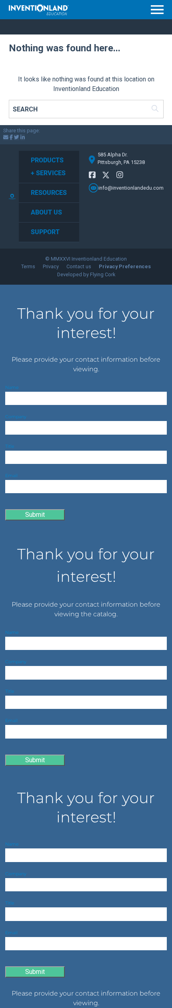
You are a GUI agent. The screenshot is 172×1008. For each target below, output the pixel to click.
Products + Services (48, 166)
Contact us (78, 266)
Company (15, 416)
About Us (46, 212)
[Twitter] (106, 176)
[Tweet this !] (16, 137)
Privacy (51, 266)
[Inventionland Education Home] (39, 9)
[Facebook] (92, 175)
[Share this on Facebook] (11, 137)
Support (45, 232)
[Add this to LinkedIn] (22, 137)
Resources (49, 192)
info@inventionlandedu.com (131, 188)
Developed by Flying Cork (86, 274)
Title (9, 446)
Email (11, 475)
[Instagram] (119, 175)
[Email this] (5, 137)
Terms (28, 266)
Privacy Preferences (125, 266)
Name (12, 387)
